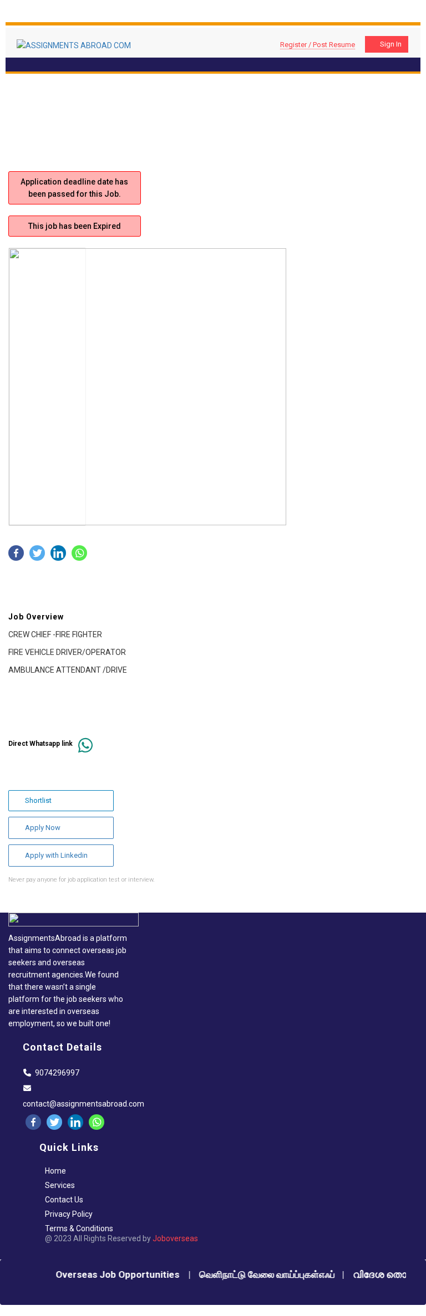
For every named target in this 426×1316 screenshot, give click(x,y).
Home (55, 1170)
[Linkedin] (58, 553)
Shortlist (38, 800)
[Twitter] (37, 553)
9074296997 (57, 1072)
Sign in (391, 44)
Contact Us (64, 1199)
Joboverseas (175, 1238)
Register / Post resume (317, 44)
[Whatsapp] (79, 553)
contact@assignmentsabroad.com (83, 1103)
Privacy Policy (69, 1214)
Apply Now (42, 827)
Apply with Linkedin (56, 855)
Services (60, 1185)
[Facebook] (16, 553)
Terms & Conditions (79, 1228)
